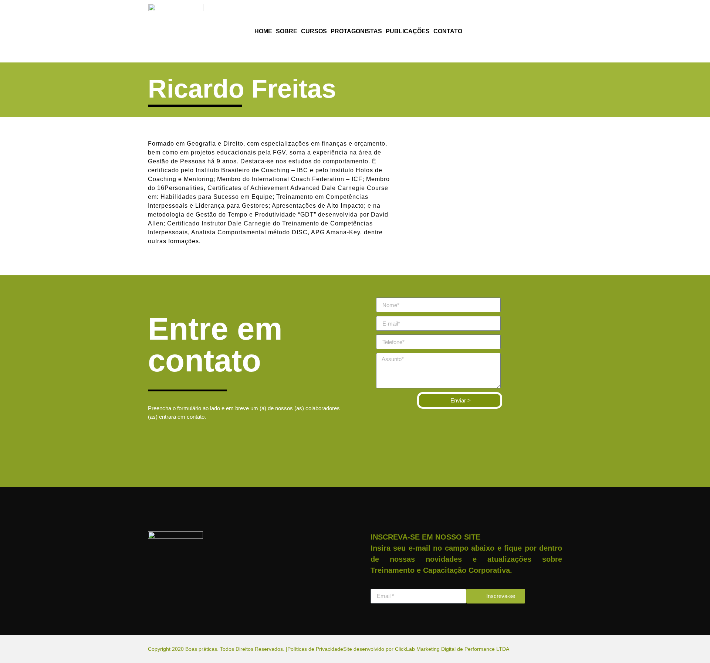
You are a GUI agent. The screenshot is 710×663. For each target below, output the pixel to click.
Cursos (314, 31)
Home (263, 31)
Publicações (408, 31)
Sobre (286, 31)
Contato (447, 31)
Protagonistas (356, 31)
